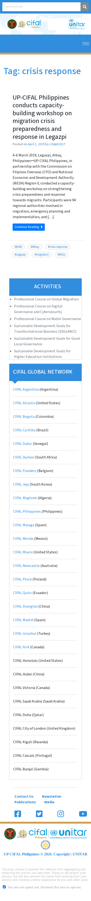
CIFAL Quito (22, 592)
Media (49, 802)
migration (42, 254)
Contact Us (24, 796)
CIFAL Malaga (23, 525)
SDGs (62, 254)
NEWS (18, 247)
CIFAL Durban (23, 457)
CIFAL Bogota (24, 416)
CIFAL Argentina (26, 389)
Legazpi (21, 254)
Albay (35, 247)
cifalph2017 (57, 144)
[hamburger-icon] (85, 43)
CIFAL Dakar (22, 443)
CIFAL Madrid (23, 620)
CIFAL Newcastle (26, 565)
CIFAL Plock (22, 579)
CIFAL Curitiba (24, 430)
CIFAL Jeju (21, 484)
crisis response (58, 247)
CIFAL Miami (22, 552)
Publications (25, 802)
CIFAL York (21, 647)
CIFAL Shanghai (25, 606)
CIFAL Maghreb (25, 498)
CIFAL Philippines (27, 511)
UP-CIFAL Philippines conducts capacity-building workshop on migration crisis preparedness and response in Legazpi (42, 117)
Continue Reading (27, 227)
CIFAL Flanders (24, 470)
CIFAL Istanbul (24, 633)
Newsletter (51, 796)
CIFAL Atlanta (24, 403)
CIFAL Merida (23, 538)
